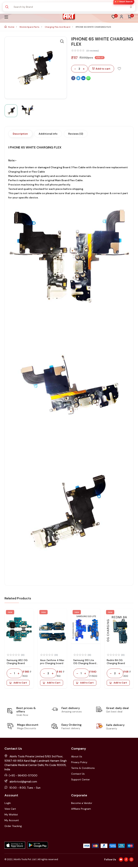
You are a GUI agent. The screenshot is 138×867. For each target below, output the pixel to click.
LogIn (7, 803)
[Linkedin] (83, 79)
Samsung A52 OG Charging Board (17, 662)
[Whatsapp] (88, 79)
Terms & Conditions (83, 768)
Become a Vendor (81, 803)
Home (11, 27)
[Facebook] (73, 79)
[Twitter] (78, 79)
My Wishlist (11, 814)
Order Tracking (13, 826)
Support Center (80, 779)
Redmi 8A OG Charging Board (116, 662)
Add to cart (103, 68)
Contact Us (78, 773)
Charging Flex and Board (58, 27)
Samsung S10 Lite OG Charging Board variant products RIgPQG (84, 665)
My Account (11, 820)
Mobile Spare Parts (30, 27)
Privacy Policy (79, 762)
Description (20, 133)
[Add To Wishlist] (119, 68)
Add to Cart (20, 682)
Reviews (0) (75, 133)
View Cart (10, 808)
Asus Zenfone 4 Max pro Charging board (52, 662)
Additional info (48, 133)
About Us (76, 756)
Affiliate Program (81, 808)
